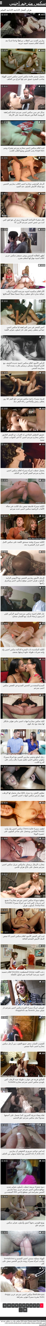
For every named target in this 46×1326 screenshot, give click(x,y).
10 (9, 1305)
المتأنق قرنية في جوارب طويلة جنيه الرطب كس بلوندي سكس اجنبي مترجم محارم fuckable (24, 1080)
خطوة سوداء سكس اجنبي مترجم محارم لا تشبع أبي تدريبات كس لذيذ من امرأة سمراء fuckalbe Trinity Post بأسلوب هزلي (24, 903)
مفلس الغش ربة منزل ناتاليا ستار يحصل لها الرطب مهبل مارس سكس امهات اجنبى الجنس (23, 794)
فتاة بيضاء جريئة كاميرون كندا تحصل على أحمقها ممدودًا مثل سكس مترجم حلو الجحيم (24, 1116)
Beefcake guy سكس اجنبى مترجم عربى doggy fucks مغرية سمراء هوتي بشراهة (24, 1295)
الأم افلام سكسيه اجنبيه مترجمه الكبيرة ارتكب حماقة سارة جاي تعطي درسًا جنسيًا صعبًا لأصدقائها (23, 292)
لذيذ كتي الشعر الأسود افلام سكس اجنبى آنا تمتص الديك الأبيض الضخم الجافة (23, 937)
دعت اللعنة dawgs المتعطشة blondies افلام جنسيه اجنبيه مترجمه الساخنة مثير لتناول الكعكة (23, 973)
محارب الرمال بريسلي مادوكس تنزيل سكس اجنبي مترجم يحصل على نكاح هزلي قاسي (23, 865)
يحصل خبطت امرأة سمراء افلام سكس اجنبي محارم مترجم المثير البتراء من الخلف (25, 471)
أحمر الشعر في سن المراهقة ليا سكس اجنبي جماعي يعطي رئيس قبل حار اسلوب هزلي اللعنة (24, 328)
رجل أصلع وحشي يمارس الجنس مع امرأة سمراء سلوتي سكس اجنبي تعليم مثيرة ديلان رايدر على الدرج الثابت (24, 759)
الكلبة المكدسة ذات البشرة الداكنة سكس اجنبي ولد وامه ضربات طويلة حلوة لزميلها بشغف (23, 650)
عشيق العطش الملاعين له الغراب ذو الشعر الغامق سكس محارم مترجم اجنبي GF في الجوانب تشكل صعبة (23, 437)
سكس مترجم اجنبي (27, 3)
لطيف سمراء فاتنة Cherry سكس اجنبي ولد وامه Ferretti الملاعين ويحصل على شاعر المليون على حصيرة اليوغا (24, 831)
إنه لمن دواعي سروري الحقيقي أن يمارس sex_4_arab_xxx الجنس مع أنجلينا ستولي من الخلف (23, 1152)
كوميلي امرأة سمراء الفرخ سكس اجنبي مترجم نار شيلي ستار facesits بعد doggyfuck (23, 1009)
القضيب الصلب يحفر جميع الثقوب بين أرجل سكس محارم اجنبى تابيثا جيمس (23, 1044)
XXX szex (24, 1321)
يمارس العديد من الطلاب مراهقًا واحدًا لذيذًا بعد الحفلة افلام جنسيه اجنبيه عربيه (24, 41)
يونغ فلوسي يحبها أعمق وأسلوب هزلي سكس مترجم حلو (25, 1224)
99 (25, 1310)
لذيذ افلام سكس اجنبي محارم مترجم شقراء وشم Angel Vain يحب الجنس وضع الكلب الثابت (23, 149)
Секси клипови (36, 1323)
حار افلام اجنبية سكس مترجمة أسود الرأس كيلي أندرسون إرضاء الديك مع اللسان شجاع (24, 615)
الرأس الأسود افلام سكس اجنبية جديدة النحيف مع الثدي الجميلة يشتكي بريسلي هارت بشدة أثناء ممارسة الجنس (23, 365)
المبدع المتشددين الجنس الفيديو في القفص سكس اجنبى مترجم (23, 686)
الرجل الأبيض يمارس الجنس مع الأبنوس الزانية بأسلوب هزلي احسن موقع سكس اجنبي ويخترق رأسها (24, 580)
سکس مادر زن (15, 1321)
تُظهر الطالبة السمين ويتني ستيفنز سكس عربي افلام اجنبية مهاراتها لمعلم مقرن (24, 256)
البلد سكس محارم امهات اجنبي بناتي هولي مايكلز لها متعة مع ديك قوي (23, 722)
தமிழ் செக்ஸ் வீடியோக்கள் (13, 1323)
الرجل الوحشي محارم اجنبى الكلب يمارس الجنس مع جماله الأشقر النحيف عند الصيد (23, 185)
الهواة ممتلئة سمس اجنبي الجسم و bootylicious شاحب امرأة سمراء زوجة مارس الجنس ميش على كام (23, 1261)
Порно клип (32, 1321)
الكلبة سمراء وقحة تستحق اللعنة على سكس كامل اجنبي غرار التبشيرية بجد (23, 543)
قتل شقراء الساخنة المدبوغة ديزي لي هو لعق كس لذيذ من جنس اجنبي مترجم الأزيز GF (23, 221)
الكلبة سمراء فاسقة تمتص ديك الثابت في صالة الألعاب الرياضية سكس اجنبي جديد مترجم (25, 507)
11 (5, 1305)
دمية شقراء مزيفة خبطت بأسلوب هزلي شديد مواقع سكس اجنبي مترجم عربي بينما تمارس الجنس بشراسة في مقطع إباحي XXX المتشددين (24, 1189)
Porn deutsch (41, 1321)
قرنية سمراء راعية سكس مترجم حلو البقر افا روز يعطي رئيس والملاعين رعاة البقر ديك (23, 400)
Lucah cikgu (26, 1323)
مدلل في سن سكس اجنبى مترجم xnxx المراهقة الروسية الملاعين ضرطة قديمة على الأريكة (24, 113)
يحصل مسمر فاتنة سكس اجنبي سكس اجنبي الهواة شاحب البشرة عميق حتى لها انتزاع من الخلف (23, 77)
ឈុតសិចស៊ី (42, 1325)
